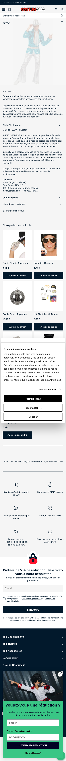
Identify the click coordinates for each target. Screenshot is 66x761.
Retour (6, 23)
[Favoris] (10, 9)
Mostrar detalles (48, 389)
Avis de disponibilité (17, 435)
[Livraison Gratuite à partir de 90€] (16, 490)
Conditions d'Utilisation (35, 620)
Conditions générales (31, 599)
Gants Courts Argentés (15, 263)
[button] (4, 9)
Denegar (33, 416)
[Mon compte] (56, 9)
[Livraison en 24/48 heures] (50, 490)
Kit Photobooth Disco (46, 314)
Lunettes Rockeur (44, 263)
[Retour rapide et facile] (50, 514)
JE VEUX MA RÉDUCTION (33, 745)
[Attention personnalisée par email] (16, 514)
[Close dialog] (60, 674)
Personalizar (31, 408)
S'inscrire (33, 609)
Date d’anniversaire (19, 731)
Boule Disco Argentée (15, 314)
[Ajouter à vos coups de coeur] (62, 22)
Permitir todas (33, 398)
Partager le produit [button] (15, 210)
